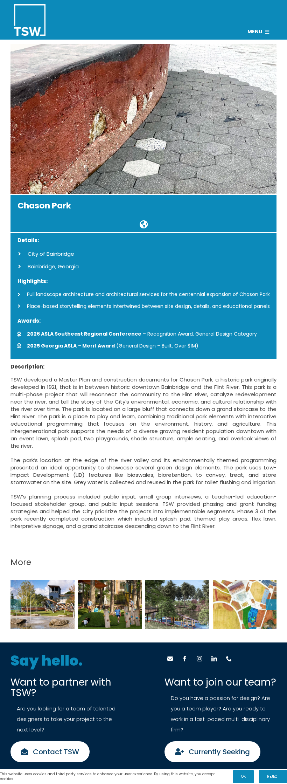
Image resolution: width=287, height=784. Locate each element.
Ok (243, 776)
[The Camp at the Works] (110, 604)
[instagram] (199, 658)
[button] (15, 604)
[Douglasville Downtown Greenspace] (42, 604)
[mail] (170, 658)
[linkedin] (214, 658)
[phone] (228, 658)
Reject (273, 776)
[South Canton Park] (177, 604)
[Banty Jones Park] (245, 604)
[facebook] (184, 658)
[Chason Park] (143, 224)
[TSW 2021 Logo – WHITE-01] (30, 7)
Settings (23, 779)
